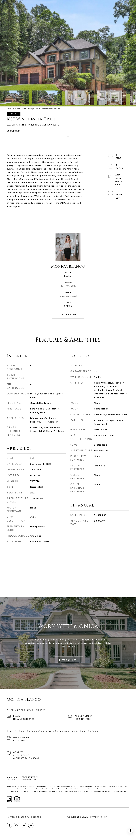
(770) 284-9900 (21, 740)
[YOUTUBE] (30, 825)
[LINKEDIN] (23, 825)
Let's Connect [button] (68, 660)
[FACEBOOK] (9, 825)
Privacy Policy (98, 816)
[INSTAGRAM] (16, 825)
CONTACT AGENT (68, 314)
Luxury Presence (31, 816)
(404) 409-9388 (68, 286)
